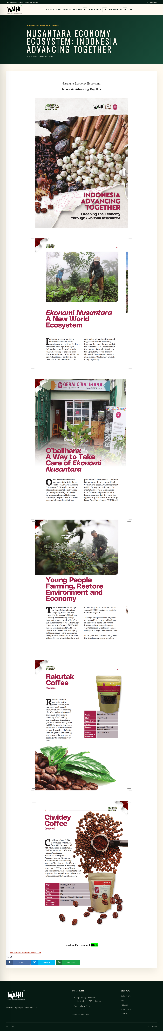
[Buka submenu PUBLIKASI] (85, 9)
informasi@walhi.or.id (81, 1006)
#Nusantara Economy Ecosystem (25, 952)
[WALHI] (14, 9)
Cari (131, 10)
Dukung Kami (95, 10)
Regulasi (67, 10)
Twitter (46, 962)
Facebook (22, 962)
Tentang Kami (115, 10)
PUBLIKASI (77, 10)
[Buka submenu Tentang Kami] (125, 9)
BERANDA (50, 10)
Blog (58, 10)
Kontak (124, 1013)
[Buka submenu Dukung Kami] (105, 9)
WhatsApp (71, 962)
